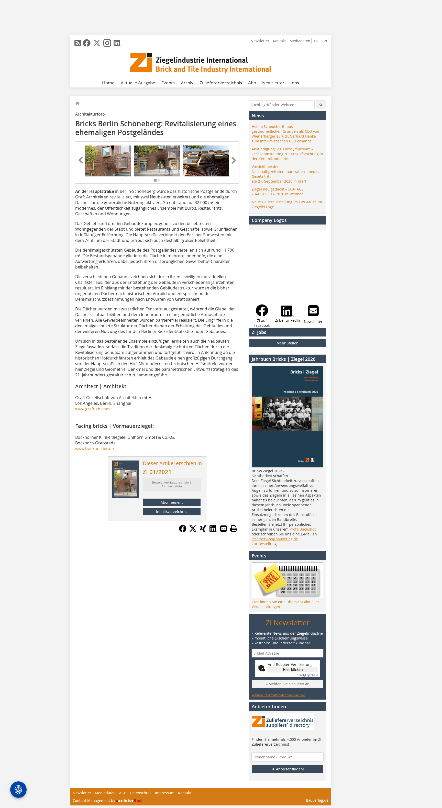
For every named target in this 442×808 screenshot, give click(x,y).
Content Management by (94, 800)
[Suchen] (321, 105)
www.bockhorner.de (94, 448)
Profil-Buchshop (303, 529)
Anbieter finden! (289, 769)
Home (108, 83)
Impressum (164, 792)
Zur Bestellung (264, 543)
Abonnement (172, 502)
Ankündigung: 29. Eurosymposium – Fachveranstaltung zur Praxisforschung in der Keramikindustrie (287, 154)
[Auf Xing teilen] (203, 531)
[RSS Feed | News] (78, 43)
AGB (122, 792)
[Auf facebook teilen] (183, 531)
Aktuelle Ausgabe (138, 83)
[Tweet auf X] (193, 531)
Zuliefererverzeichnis (221, 83)
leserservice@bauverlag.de (275, 538)
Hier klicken (293, 669)
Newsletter (260, 40)
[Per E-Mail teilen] (223, 528)
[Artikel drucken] (234, 528)
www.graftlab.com (92, 409)
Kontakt (279, 40)
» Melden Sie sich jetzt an (288, 683)
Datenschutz (140, 792)
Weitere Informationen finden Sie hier (278, 695)
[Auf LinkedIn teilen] (213, 531)
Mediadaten (300, 40)
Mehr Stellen (288, 343)
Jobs (295, 83)
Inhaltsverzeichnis (171, 511)
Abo (252, 83)
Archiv (187, 83)
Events (168, 83)
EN (324, 40)
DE (316, 40)
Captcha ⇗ (306, 675)
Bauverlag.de (317, 800)
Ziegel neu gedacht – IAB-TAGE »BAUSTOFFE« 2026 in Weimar (278, 191)
